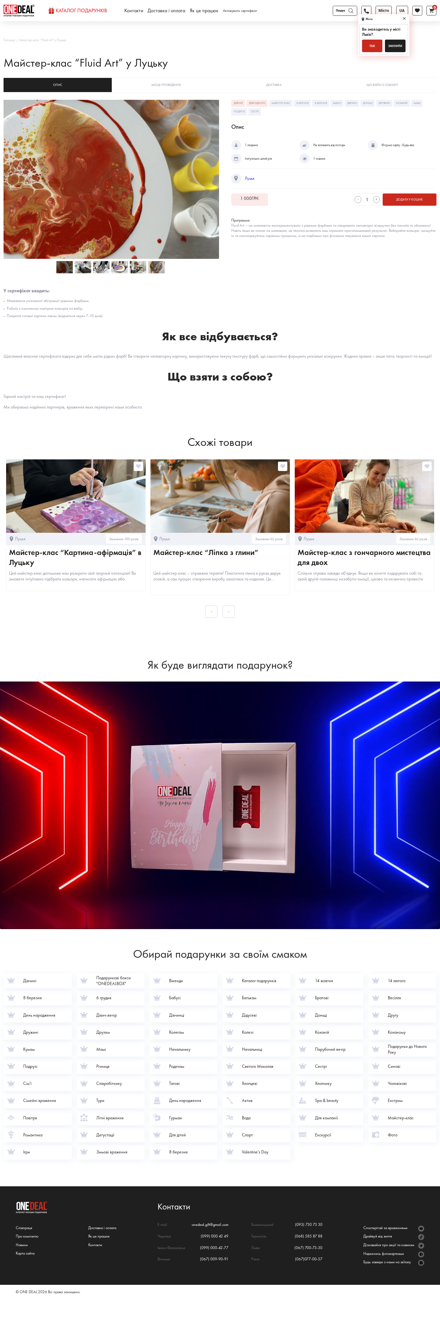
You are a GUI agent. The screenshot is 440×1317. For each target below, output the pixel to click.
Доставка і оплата (166, 10)
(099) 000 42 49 (214, 1236)
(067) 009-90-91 (214, 1259)
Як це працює (204, 10)
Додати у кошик (409, 199)
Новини (22, 1245)
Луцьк (249, 178)
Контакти (133, 10)
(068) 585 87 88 (308, 1236)
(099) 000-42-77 (214, 1248)
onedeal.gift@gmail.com (210, 1224)
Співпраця (24, 1228)
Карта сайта (25, 1253)
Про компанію (27, 1236)
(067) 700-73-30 (308, 1248)
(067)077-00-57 (308, 1259)
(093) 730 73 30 (308, 1224)
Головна (9, 40)
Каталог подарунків (81, 10)
